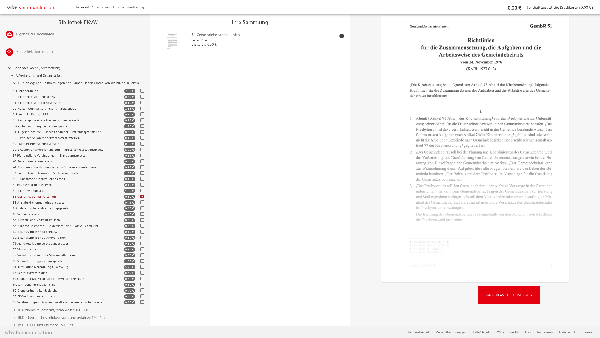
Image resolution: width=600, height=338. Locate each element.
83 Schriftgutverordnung (30, 272)
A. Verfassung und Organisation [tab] (39, 75)
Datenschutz (568, 332)
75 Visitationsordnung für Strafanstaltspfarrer (44, 255)
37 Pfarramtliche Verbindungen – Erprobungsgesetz (49, 155)
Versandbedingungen (451, 332)
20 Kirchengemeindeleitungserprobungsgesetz (46, 120)
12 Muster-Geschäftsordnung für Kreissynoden (45, 108)
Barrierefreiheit (418, 332)
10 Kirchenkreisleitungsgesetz (34, 96)
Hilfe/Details (482, 332)
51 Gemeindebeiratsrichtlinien (34, 196)
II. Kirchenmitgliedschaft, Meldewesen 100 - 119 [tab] (53, 310)
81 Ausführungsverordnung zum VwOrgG (41, 267)
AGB (528, 332)
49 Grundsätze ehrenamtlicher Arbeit (39, 179)
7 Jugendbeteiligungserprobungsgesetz (40, 243)
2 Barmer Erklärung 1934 (30, 114)
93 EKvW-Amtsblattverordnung (34, 296)
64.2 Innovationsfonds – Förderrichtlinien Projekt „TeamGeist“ (56, 225)
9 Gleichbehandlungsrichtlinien (35, 284)
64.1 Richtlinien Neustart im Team (37, 220)
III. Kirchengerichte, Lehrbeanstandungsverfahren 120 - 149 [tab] (61, 317)
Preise (587, 332)
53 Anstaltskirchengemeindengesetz (38, 202)
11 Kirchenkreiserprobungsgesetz (36, 102)
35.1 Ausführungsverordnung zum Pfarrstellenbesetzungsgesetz (58, 149)
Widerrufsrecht (507, 332)
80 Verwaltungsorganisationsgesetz (38, 261)
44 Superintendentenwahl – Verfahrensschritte (46, 173)
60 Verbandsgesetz (26, 214)
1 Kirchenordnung (25, 90)
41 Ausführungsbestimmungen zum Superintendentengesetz (56, 167)
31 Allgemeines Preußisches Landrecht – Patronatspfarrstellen (57, 132)
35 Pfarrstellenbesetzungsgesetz (36, 143)
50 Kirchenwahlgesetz (29, 190)
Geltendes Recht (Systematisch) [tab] (36, 68)
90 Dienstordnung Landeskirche (35, 290)
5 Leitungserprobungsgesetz (33, 184)
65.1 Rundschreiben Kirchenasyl (35, 231)
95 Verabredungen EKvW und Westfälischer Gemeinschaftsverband (59, 302)
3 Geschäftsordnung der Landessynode (40, 126)
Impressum (545, 332)
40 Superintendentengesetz (32, 161)
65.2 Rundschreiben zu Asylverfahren (39, 237)
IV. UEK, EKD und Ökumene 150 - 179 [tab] (45, 325)
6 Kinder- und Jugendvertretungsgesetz (41, 208)
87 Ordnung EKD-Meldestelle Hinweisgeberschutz (48, 278)
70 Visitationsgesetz (27, 249)
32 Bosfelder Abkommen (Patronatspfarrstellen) (47, 137)
